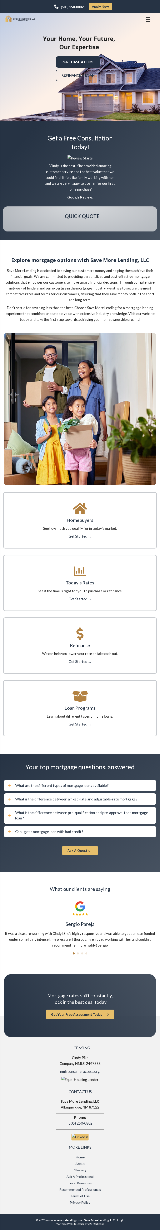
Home (80, 1157)
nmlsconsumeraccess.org (80, 1071)
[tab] (80, 785)
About (80, 1164)
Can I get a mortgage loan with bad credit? (49, 831)
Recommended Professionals (80, 1189)
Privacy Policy (80, 1202)
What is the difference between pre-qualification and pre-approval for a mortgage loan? (81, 815)
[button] (69, 7)
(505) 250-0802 (80, 1123)
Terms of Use (80, 1196)
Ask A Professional (80, 1176)
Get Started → (80, 536)
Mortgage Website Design (70, 1223)
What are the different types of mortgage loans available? (62, 785)
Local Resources (80, 1183)
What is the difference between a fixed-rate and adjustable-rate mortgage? (76, 799)
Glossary (80, 1170)
